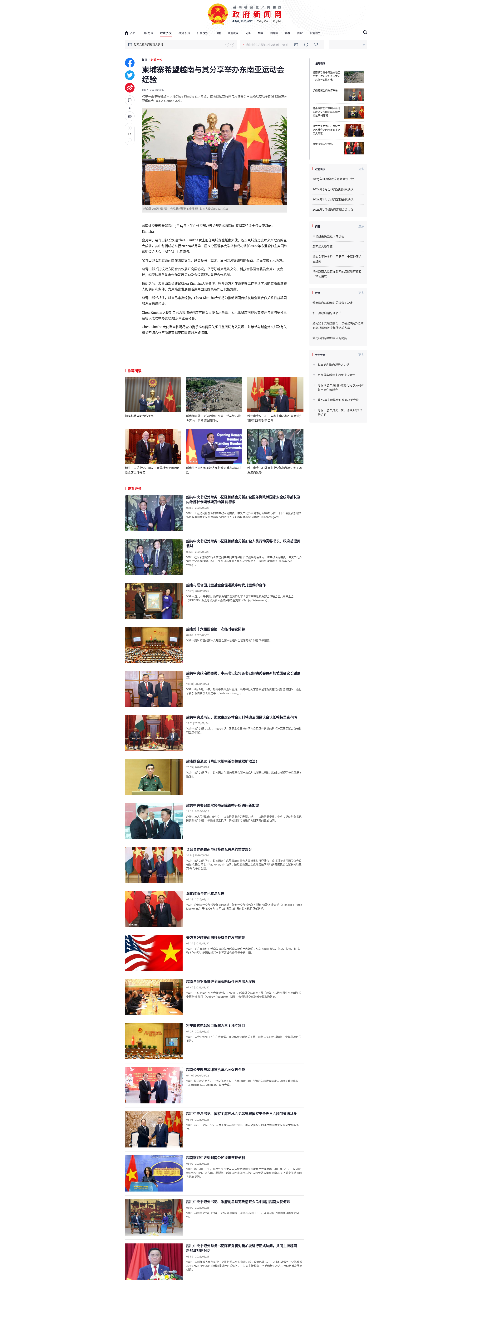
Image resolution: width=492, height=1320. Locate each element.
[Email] (296, 44)
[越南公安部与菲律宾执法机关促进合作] (154, 1085)
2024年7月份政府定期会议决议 (332, 209)
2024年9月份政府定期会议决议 (332, 189)
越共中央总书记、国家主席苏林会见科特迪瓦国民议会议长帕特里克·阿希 (242, 717)
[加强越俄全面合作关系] (153, 394)
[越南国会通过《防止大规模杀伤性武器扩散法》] (154, 777)
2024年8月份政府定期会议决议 (332, 199)
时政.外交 (166, 33)
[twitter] (130, 75)
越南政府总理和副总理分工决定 (332, 303)
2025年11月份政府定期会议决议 (333, 179)
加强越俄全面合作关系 (139, 416)
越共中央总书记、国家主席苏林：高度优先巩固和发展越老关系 (274, 418)
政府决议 (233, 33)
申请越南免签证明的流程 (328, 236)
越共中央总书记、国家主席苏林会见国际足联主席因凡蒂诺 (152, 470)
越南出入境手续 (322, 246)
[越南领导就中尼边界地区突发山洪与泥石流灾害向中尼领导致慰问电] (214, 394)
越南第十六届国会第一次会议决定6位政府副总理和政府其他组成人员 (337, 325)
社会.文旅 (203, 33)
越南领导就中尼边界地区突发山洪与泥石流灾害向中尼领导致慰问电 (213, 418)
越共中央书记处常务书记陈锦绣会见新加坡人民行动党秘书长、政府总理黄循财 (243, 543)
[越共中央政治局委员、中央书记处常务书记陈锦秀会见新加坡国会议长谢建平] (154, 689)
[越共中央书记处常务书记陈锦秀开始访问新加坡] (154, 821)
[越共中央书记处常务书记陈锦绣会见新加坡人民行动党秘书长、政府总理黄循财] (154, 557)
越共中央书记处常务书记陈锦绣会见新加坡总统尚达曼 (274, 470)
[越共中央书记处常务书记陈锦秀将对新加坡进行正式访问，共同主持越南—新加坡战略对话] (154, 1261)
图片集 (274, 33)
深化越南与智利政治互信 (205, 893)
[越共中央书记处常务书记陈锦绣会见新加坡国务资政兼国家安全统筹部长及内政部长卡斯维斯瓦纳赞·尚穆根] (154, 513)
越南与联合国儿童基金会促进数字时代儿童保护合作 (226, 585)
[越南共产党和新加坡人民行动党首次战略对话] (214, 446)
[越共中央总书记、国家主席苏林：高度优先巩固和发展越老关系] (275, 394)
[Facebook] (306, 44)
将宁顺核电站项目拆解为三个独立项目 (215, 1025)
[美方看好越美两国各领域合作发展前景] (154, 953)
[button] (227, 45)
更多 (361, 169)
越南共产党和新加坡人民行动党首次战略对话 (213, 470)
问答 (248, 33)
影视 (287, 33)
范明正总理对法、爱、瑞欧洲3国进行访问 (340, 412)
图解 (300, 33)
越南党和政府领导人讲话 (333, 365)
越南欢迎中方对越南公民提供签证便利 (215, 1158)
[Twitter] (316, 44)
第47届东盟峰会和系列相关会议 (338, 400)
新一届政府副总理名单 (326, 313)
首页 (132, 33)
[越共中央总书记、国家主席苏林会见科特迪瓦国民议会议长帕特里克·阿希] (154, 733)
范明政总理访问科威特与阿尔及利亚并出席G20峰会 (341, 387)
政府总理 (147, 33)
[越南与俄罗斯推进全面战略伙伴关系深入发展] (154, 997)
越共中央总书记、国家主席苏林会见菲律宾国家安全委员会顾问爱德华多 (241, 1114)
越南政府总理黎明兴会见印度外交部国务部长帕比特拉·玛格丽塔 (326, 112)
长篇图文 (315, 33)
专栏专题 (320, 354)
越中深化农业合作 (323, 144)
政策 (218, 33)
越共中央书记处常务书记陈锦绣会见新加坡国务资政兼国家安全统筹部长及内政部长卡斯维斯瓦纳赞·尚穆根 (243, 499)
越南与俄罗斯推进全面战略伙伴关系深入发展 (220, 981)
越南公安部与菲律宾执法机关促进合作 (215, 1069)
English (277, 21)
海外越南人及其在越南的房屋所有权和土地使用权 (337, 274)
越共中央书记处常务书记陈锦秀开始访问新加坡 (222, 805)
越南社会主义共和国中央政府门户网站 (267, 44)
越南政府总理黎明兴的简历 (329, 338)
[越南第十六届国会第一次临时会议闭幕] (154, 645)
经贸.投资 (184, 33)
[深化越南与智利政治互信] (154, 909)
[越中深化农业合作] (354, 148)
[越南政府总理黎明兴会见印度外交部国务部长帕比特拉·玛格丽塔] (354, 112)
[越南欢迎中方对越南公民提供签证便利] (154, 1173)
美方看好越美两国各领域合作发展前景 (215, 937)
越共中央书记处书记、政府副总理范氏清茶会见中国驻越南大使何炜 (238, 1202)
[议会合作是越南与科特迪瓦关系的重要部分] (154, 865)
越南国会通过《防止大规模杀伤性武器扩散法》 (222, 761)
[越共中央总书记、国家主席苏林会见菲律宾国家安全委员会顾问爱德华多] (154, 1129)
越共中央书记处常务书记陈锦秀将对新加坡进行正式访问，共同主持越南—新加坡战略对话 (243, 1248)
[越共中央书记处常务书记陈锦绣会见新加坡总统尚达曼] (275, 446)
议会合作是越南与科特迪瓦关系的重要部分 (219, 849)
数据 (260, 33)
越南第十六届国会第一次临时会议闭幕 (215, 629)
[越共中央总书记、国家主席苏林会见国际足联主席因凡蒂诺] (153, 446)
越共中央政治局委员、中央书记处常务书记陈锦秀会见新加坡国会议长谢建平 (243, 675)
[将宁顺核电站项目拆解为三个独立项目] (154, 1041)
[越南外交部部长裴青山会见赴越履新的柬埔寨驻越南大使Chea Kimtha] (214, 156)
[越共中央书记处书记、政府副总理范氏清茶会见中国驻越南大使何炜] (154, 1217)
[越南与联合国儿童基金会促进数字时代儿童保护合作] (154, 601)
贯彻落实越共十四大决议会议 (151, 44)
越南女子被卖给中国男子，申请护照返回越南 (337, 259)
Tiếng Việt (263, 21)
